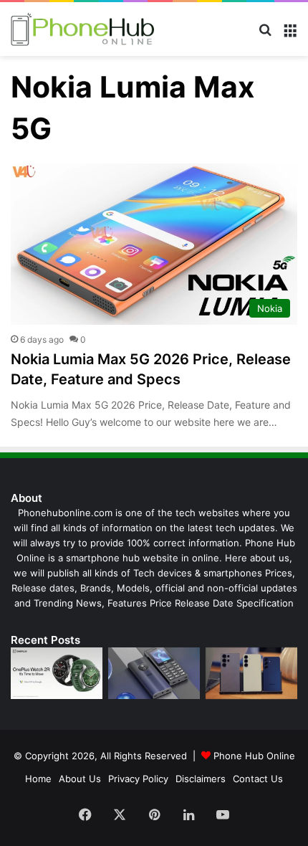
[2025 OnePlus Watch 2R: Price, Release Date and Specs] (56, 673)
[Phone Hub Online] (82, 29)
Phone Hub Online (254, 755)
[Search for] (265, 35)
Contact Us (258, 778)
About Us (80, 778)
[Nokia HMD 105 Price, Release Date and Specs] (154, 673)
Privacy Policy (138, 778)
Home (38, 778)
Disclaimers (200, 778)
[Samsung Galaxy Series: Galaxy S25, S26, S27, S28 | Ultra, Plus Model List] (251, 673)
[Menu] (290, 35)
